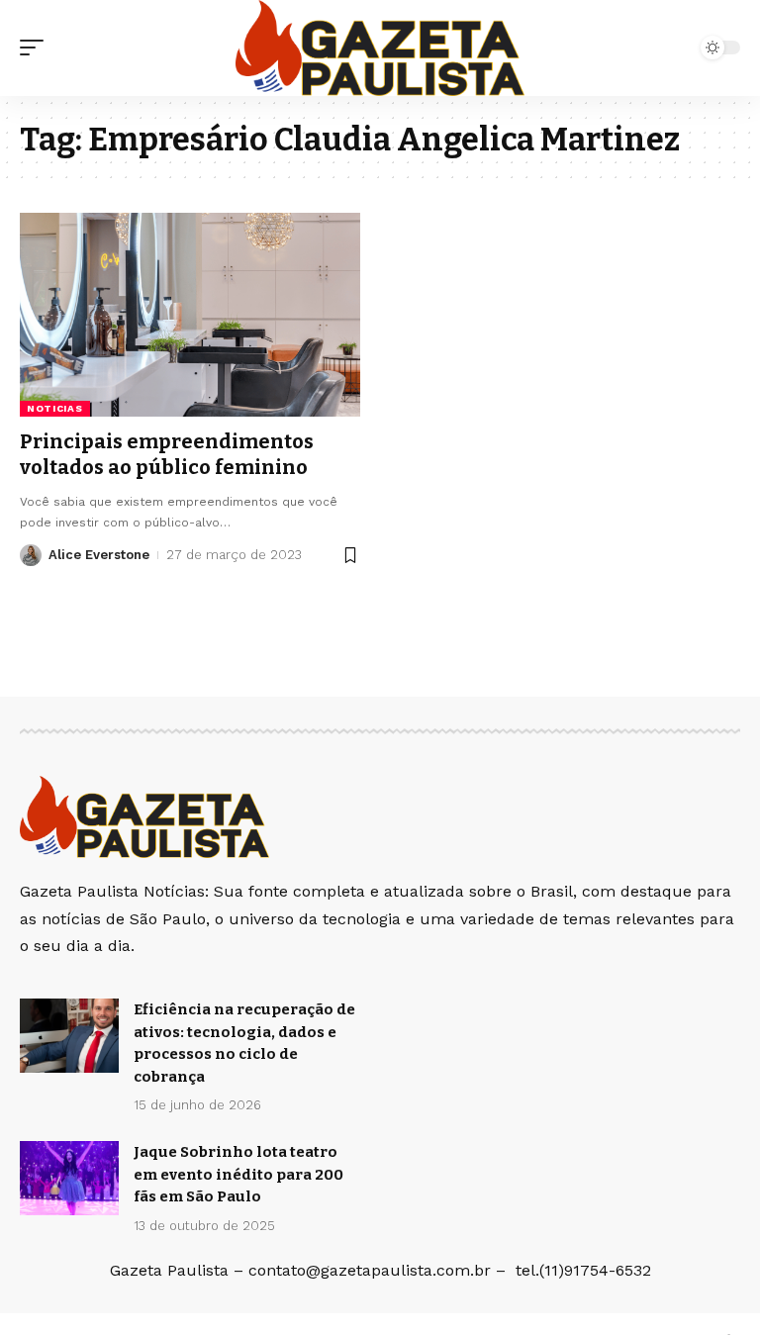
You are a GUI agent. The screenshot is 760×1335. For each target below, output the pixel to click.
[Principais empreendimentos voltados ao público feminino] (190, 315)
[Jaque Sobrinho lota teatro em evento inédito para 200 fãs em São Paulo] (69, 1178)
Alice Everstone (98, 554)
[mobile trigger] (36, 47)
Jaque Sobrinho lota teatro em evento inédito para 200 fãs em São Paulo (238, 1174)
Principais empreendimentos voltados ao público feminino (167, 454)
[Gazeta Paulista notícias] (379, 48)
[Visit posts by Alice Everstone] (31, 555)
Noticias (55, 408)
